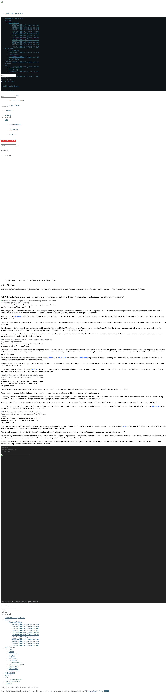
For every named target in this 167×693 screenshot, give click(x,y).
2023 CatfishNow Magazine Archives (25, 31)
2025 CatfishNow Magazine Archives (25, 27)
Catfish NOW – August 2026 (14, 13)
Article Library (14, 86)
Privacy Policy (13, 70)
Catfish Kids (13, 658)
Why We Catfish (14, 59)
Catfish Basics (13, 55)
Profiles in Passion (15, 662)
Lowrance (19, 316)
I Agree (106, 691)
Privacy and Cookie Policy (94, 691)
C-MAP (50, 358)
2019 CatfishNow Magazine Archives (25, 62)
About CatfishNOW (15, 679)
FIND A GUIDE (9, 61)
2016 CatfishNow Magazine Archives (25, 76)
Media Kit (8, 63)
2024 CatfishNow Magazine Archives (25, 29)
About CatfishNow (15, 67)
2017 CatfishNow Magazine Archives (25, 71)
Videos (11, 53)
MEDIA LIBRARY (9, 48)
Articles (11, 652)
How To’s (12, 656)
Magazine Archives (15, 622)
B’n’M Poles (35, 369)
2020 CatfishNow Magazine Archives (25, 57)
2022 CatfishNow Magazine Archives (25, 47)
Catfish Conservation (16, 57)
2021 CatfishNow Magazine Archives (25, 52)
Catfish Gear (13, 660)
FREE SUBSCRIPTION (12, 681)
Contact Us (12, 72)
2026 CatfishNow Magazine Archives (25, 25)
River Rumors (13, 669)
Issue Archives (14, 23)
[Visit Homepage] (6, 86)
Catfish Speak (13, 667)
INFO (6, 65)
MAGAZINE (8, 21)
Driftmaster (156, 406)
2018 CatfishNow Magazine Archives (25, 67)
